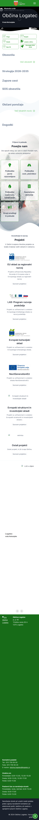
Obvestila (8, 54)
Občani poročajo (12, 104)
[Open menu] (34, 3)
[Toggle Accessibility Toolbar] (35, 816)
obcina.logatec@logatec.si (20, 767)
